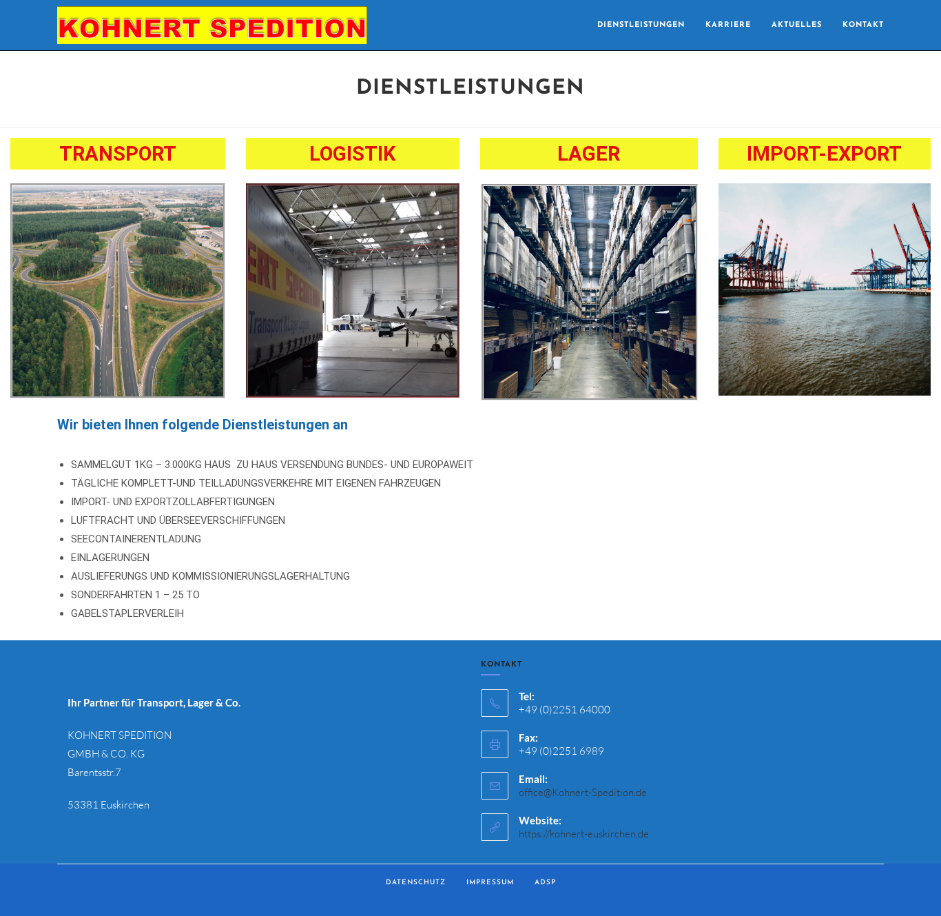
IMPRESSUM (490, 882)
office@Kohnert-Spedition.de (583, 792)
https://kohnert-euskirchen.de (584, 833)
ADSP (545, 882)
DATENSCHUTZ (416, 882)
